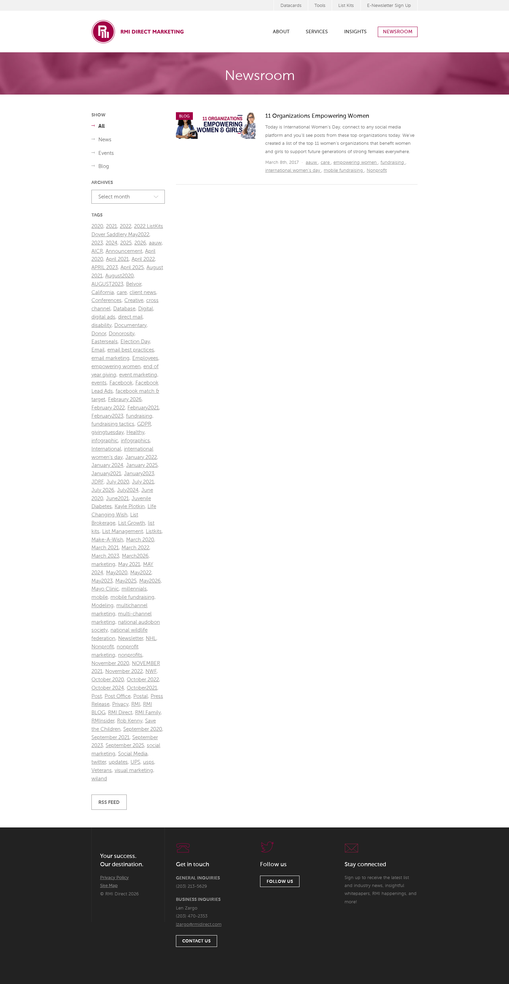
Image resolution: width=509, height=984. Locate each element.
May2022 (140, 572)
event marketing (138, 375)
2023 (97, 243)
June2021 (117, 498)
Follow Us (280, 881)
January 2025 (142, 465)
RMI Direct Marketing (138, 31)
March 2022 (135, 547)
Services (317, 31)
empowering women (355, 162)
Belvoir (133, 284)
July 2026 (102, 490)
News (104, 139)
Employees (145, 358)
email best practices (130, 350)
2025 (126, 243)
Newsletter (130, 638)
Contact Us (196, 941)
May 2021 (129, 564)
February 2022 (108, 407)
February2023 (107, 416)
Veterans (101, 770)
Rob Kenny (129, 721)
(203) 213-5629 (191, 886)
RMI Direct (120, 712)
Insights (355, 31)
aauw (312, 162)
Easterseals (104, 341)
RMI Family (148, 712)
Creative (133, 300)
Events (106, 153)
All (101, 126)
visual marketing (134, 770)
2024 (111, 243)
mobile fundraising (344, 170)
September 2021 (110, 737)
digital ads (103, 317)
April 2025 (132, 267)
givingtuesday (107, 432)
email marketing (110, 358)
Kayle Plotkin (130, 506)
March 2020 (140, 539)
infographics (135, 440)
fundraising (393, 162)
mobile (99, 597)
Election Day (135, 341)
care (326, 162)
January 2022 (141, 457)
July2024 (128, 490)
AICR (97, 251)
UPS (135, 762)
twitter (98, 762)
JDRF (97, 482)
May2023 (102, 581)
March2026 (135, 556)
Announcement (124, 251)
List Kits (346, 5)
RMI (135, 704)
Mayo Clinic (105, 589)
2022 (125, 226)
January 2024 (107, 465)
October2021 (142, 688)
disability (101, 325)
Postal (140, 696)
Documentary (130, 325)
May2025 (125, 581)
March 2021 (105, 547)
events (99, 382)
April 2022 (143, 259)
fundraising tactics (112, 424)
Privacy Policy (114, 878)
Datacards (291, 5)
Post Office (118, 696)
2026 (140, 243)
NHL (151, 638)
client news (143, 292)
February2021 (143, 407)
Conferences (106, 300)
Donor (98, 333)
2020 (97, 226)
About (281, 31)
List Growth (131, 523)
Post (96, 696)
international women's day (293, 170)
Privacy (120, 704)
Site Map (109, 886)
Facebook (121, 382)
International (106, 449)
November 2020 (110, 663)
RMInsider (102, 721)
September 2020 (142, 729)
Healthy (135, 432)
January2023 (139, 473)
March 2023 (105, 556)
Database (124, 308)
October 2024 (107, 688)
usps (148, 762)
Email (98, 350)
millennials (134, 589)
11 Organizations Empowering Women (317, 116)
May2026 (150, 581)
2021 (111, 226)
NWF (151, 671)
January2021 (106, 473)
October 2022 (143, 679)
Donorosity (121, 333)
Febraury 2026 (125, 399)
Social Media (133, 753)
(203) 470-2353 (191, 916)
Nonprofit (377, 170)
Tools (319, 5)
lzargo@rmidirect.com (199, 924)
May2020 (116, 572)
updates (118, 762)
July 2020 (117, 482)
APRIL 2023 (104, 267)
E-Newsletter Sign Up (389, 5)
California (102, 292)
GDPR (144, 424)
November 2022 (124, 671)
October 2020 (107, 679)
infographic (104, 440)
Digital (145, 308)
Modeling (102, 605)
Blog (103, 166)
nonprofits (130, 655)
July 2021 (143, 482)
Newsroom (397, 31)
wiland (99, 778)
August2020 (119, 275)
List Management (122, 531)
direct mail (130, 317)
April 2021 (117, 259)
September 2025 (125, 745)
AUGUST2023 (107, 284)
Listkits (154, 531)
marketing (103, 564)
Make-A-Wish (107, 539)
